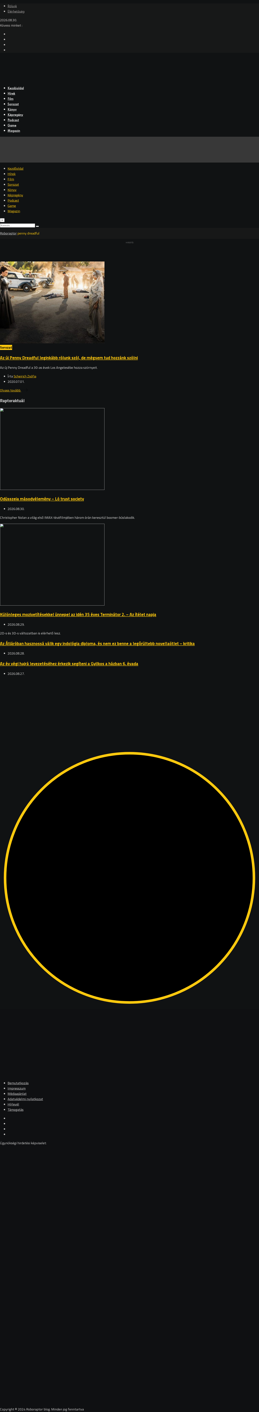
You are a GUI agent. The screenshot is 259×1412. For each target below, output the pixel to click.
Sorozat (13, 104)
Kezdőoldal (16, 88)
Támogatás (16, 1109)
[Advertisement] (114, 706)
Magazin (14, 131)
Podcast (13, 120)
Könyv (12, 109)
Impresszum (17, 1088)
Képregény (15, 115)
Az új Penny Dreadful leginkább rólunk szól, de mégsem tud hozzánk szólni (69, 357)
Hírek (11, 93)
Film (10, 99)
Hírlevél (13, 1104)
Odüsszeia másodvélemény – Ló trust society (42, 498)
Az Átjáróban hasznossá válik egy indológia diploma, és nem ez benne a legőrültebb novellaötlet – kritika (97, 643)
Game (12, 125)
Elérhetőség (16, 11)
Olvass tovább (10, 390)
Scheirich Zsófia (25, 376)
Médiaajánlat (17, 1093)
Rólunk (12, 6)
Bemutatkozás (18, 1083)
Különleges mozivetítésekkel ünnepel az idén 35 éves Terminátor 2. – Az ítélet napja (78, 614)
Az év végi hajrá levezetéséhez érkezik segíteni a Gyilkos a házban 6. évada (69, 663)
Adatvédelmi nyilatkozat (25, 1099)
